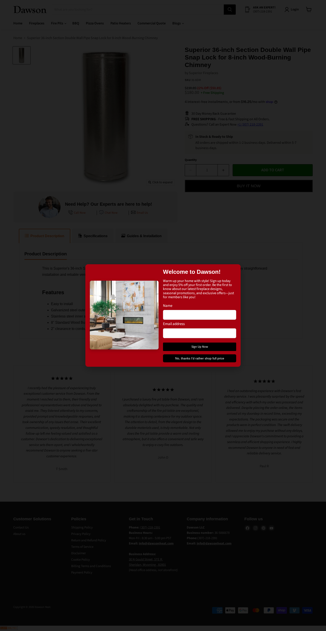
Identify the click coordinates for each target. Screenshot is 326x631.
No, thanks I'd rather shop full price (199, 358)
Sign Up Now (199, 347)
